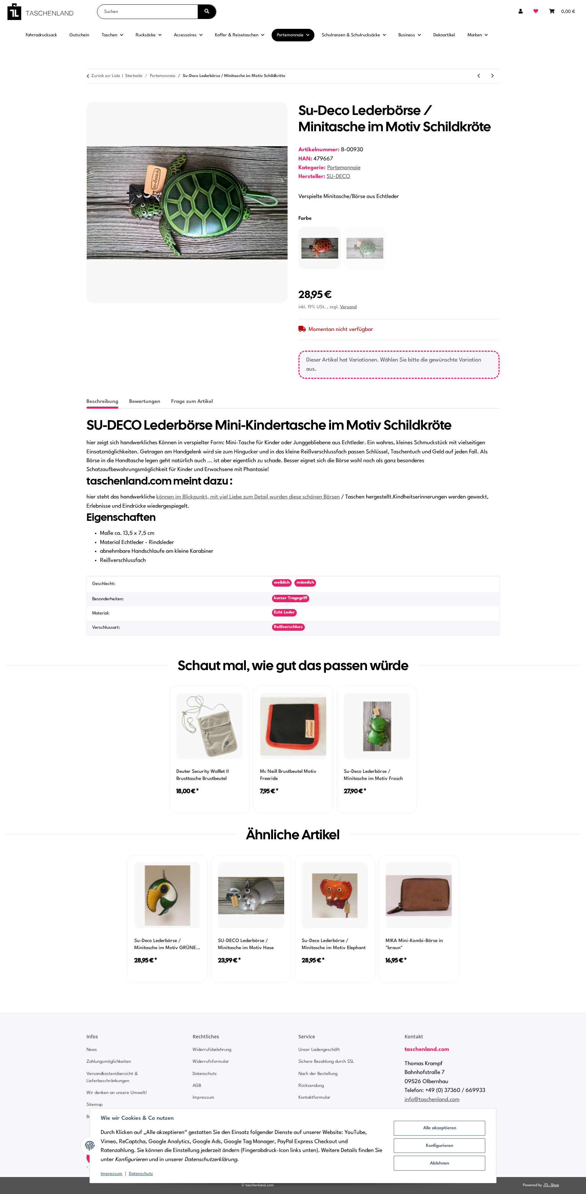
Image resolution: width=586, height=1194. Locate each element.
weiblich (282, 583)
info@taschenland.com (432, 1099)
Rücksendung (311, 1085)
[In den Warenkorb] (91, 98)
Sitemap (94, 1104)
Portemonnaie (343, 168)
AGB (197, 1085)
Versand (348, 307)
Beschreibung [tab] (102, 401)
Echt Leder (284, 612)
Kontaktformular (314, 1097)
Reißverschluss (288, 627)
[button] (520, 11)
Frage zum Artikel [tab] (192, 401)
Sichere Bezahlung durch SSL (326, 1061)
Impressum (111, 1174)
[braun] (319, 248)
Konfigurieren (439, 1145)
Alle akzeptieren (439, 1128)
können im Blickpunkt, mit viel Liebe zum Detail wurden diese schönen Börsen (248, 497)
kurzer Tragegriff (290, 598)
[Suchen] (207, 12)
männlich (305, 583)
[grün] (365, 248)
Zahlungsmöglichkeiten (108, 1061)
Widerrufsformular (211, 1061)
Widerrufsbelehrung (212, 1050)
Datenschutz (141, 1174)
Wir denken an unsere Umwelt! (116, 1093)
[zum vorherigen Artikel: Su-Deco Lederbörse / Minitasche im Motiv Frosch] (479, 76)
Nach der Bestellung (317, 1074)
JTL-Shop (551, 1185)
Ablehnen (439, 1163)
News (91, 1050)
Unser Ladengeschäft (319, 1050)
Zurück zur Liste (105, 76)
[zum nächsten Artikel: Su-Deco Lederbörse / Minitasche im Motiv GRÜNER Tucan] (493, 76)
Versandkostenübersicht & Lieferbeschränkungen (112, 1077)
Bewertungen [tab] (144, 401)
